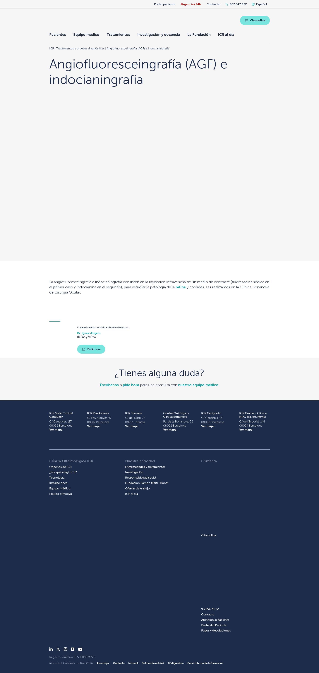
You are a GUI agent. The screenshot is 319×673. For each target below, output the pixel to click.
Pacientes (57, 34)
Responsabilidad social (140, 477)
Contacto (207, 614)
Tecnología (56, 477)
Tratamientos (118, 34)
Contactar (214, 4)
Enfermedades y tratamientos (145, 466)
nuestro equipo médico (198, 385)
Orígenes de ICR (60, 466)
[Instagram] (65, 649)
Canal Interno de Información (205, 663)
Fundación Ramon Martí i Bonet (147, 482)
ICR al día (226, 34)
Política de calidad (153, 663)
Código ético (176, 663)
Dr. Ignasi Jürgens (89, 333)
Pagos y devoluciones (216, 630)
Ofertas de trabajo (137, 488)
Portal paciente (164, 4)
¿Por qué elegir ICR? (63, 472)
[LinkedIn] (51, 649)
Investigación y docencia (158, 34)
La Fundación (199, 34)
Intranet (133, 663)
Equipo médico (86, 34)
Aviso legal (103, 663)
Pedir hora (94, 349)
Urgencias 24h (191, 4)
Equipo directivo (60, 493)
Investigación (134, 472)
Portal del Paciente (214, 625)
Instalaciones (58, 482)
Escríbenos (109, 385)
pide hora (131, 385)
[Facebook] (72, 649)
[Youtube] (80, 649)
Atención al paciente (215, 619)
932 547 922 (238, 4)
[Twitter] (58, 649)
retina (181, 287)
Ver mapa (56, 429)
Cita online (257, 20)
